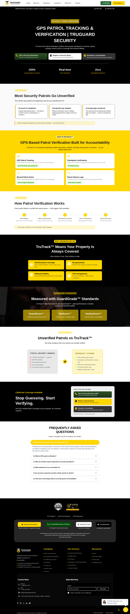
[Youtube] (30, 603)
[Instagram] (21, 603)
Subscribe (103, 589)
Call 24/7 (106, 3)
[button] (65, 442)
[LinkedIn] (27, 603)
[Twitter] (24, 603)
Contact (77, 3)
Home (28, 3)
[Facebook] (18, 603)
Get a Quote (117, 3)
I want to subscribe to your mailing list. (80, 593)
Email (70, 585)
